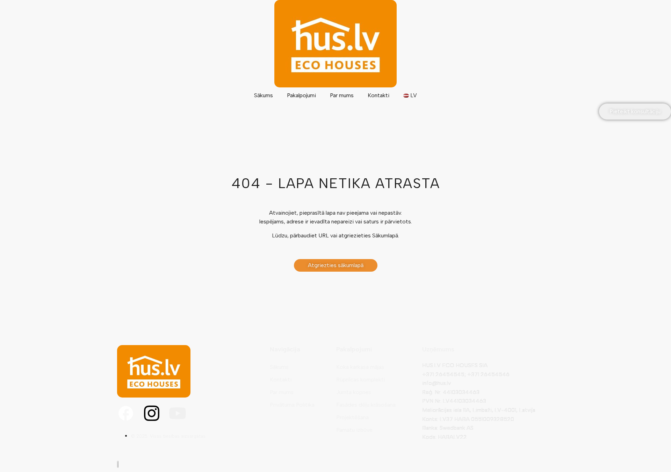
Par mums (342, 95)
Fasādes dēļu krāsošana (366, 404)
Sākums (263, 95)
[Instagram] (151, 413)
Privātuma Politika (292, 404)
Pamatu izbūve (354, 430)
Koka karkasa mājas (360, 367)
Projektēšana (352, 417)
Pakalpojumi (301, 95)
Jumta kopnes (353, 392)
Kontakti (378, 95)
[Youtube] (177, 413)
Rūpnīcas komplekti (360, 379)
